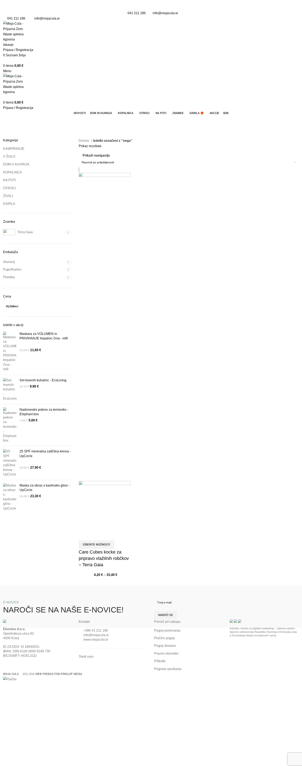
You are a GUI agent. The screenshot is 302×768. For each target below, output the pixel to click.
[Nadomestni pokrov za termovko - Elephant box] (9, 425)
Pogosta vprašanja (167, 669)
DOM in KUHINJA (16, 164)
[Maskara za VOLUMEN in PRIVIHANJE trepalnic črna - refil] (9, 352)
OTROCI (9, 188)
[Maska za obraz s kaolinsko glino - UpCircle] (9, 497)
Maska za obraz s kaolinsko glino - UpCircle (45, 488)
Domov (84, 140)
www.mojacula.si (95, 639)
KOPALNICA (12, 172)
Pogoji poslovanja (167, 630)
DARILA (9, 203)
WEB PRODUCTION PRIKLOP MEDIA (59, 674)
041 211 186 (137, 13)
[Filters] (5, 687)
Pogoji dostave (165, 645)
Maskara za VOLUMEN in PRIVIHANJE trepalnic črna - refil (44, 336)
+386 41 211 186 (95, 630)
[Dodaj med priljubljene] (95, 535)
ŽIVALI (8, 196)
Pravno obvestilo (166, 653)
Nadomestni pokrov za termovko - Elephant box (44, 412)
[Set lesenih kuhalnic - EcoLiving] (9, 389)
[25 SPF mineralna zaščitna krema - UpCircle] (9, 463)
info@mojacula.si (165, 13)
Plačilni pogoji (164, 638)
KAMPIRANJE (13, 148)
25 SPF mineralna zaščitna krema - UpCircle (45, 454)
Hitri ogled (84, 535)
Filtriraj (12, 306)
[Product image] (105, 505)
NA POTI (9, 180)
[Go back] (8, 121)
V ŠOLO (9, 156)
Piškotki (160, 661)
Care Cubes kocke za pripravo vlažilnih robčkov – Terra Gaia (104, 558)
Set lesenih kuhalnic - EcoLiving (43, 380)
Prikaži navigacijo (96, 155)
